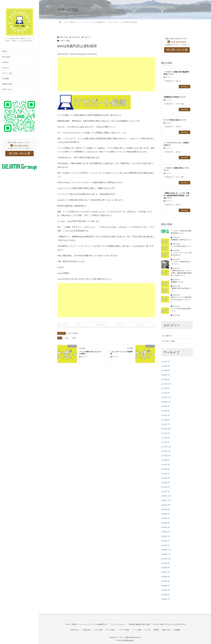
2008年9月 (165, 563)
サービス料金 (110, 630)
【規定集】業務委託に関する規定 (139, 624)
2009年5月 (165, 527)
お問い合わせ (7, 89)
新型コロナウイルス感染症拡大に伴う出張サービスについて (181, 299)
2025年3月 (165, 366)
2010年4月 (165, 478)
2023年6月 (165, 379)
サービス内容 (98, 630)
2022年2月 (165, 393)
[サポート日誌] (67, 354)
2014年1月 (165, 424)
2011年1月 (165, 442)
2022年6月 (165, 388)
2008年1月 (165, 599)
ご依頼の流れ (86, 630)
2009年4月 (165, 532)
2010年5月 (165, 474)
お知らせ (5, 68)
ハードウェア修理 (123, 630)
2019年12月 (166, 402)
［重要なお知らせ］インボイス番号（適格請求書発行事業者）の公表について (176, 195)
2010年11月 (166, 451)
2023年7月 (165, 375)
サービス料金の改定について (175, 120)
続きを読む (184, 86)
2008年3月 (165, 590)
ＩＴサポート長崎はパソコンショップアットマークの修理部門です (85, 624)
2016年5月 (165, 415)
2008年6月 (165, 577)
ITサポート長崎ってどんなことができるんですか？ (170, 624)
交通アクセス (166, 630)
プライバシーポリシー (117, 624)
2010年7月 (165, 465)
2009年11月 (166, 500)
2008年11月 (166, 554)
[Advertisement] (130, 74)
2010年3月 (165, 483)
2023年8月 (165, 370)
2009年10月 (166, 505)
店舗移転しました (177, 282)
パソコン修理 (136, 630)
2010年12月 (166, 447)
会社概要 (5, 79)
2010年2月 (165, 487)
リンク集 (147, 630)
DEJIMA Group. (129, 640)
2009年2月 (165, 541)
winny (67, 338)
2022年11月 (166, 384)
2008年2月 (165, 595)
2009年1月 (165, 545)
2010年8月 (165, 460)
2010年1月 (165, 492)
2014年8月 (165, 420)
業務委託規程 (7, 84)
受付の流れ (6, 57)
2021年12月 (166, 397)
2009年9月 (165, 509)
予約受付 (5, 62)
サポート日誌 (7, 73)
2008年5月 (165, 581)
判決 (74, 338)
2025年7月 (165, 362)
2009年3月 (165, 536)
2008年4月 (165, 586)
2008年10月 (166, 559)
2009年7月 (165, 518)
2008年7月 (165, 572)
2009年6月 (165, 523)
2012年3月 (165, 433)
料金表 (4, 51)
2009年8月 (165, 514)
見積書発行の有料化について (175, 97)
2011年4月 (165, 438)
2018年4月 (165, 411)
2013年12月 (166, 429)
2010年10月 (166, 456)
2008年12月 (166, 550)
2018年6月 (165, 406)
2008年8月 (165, 568)
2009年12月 (166, 496)
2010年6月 (165, 469)
